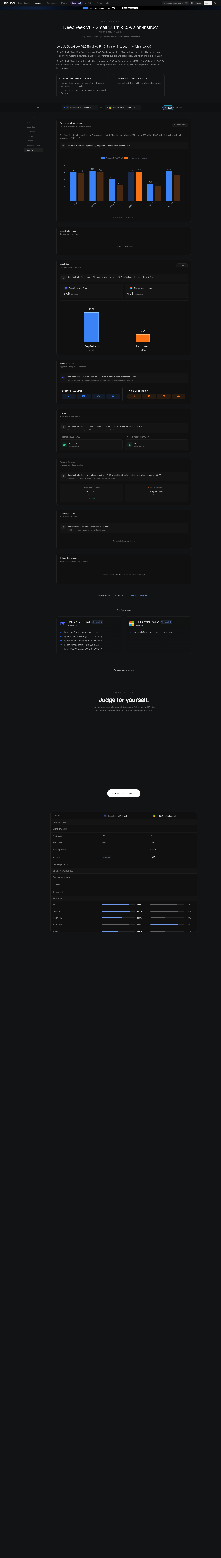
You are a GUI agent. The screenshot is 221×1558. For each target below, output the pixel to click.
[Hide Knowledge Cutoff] (95, 864)
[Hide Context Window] (95, 828)
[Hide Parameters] (95, 842)
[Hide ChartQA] (95, 911)
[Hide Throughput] (95, 892)
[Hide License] (95, 856)
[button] (94, 107)
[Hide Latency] (95, 884)
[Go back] (38, 107)
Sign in (207, 3)
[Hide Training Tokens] (95, 849)
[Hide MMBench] (95, 924)
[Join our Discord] (107, 3)
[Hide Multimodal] (95, 835)
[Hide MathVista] (95, 918)
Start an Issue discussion (137, 595)
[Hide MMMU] (95, 931)
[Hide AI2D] (95, 904)
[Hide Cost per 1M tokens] (95, 877)
